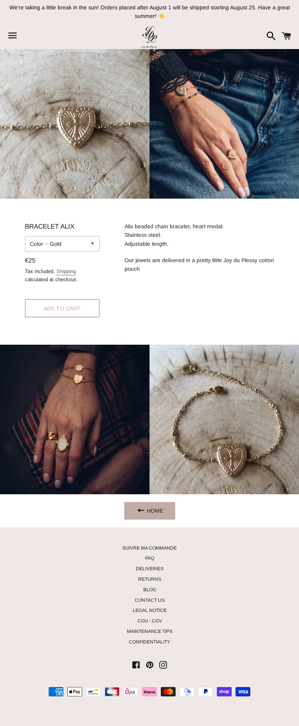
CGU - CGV (149, 621)
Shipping (66, 271)
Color (36, 244)
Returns (149, 579)
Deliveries (150, 568)
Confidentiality (149, 642)
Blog (149, 589)
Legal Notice (150, 610)
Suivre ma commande (149, 548)
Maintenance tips (149, 631)
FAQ (149, 558)
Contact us (150, 600)
